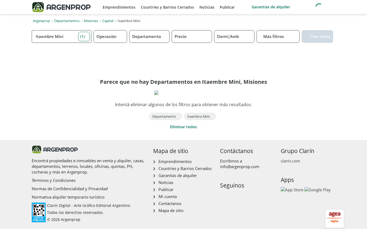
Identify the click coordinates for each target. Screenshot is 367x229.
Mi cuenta (168, 196)
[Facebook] (223, 196)
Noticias (206, 7)
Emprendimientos (119, 7)
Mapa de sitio (171, 210)
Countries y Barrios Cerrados (167, 7)
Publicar (227, 7)
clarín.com (290, 161)
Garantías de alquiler (271, 6)
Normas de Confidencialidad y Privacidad (70, 188)
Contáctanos (170, 203)
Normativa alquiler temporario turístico (68, 197)
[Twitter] (249, 196)
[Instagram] (232, 196)
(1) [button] (82, 36)
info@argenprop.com (239, 166)
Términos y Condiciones (53, 180)
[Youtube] (240, 196)
